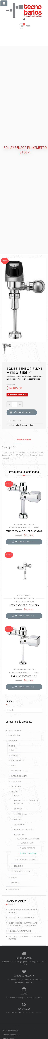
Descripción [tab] (24, 440)
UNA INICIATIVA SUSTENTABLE (20, 931)
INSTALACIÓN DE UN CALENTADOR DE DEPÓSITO (23, 911)
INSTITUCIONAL (14, 735)
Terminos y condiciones (11, 1034)
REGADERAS (18, 866)
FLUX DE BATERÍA (26, 843)
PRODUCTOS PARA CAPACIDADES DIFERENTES (26, 802)
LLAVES (17, 795)
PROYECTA (15, 883)
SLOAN (14, 791)
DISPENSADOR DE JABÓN (23, 829)
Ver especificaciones (17, 395)
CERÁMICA (18, 809)
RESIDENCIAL (13, 741)
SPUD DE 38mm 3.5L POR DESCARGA (24, 531)
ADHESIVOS (15, 755)
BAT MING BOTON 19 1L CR (24, 676)
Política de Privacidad (10, 1030)
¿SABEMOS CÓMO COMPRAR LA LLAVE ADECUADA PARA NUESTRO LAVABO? (23, 924)
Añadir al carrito (24, 412)
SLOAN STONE (19, 824)
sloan (31, 425)
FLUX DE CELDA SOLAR (23, 376)
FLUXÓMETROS (20, 835)
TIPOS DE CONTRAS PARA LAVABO (21, 918)
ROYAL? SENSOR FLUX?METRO (24, 605)
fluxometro (24, 425)
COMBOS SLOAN (20, 814)
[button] (24, 541)
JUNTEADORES (16, 781)
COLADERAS (18, 819)
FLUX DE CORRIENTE (23, 595)
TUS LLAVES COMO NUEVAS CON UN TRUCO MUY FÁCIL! (25, 937)
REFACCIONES (14, 889)
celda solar (15, 425)
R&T (13, 750)
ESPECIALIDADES (17, 760)
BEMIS (13, 765)
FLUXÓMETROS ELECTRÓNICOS (29, 379)
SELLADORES (16, 786)
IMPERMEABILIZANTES (19, 776)
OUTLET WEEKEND (15, 730)
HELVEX (36, 528)
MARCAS (12, 746)
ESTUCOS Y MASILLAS (19, 771)
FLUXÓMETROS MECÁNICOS (27, 859)
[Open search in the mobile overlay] (24, 19)
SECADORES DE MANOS (23, 871)
